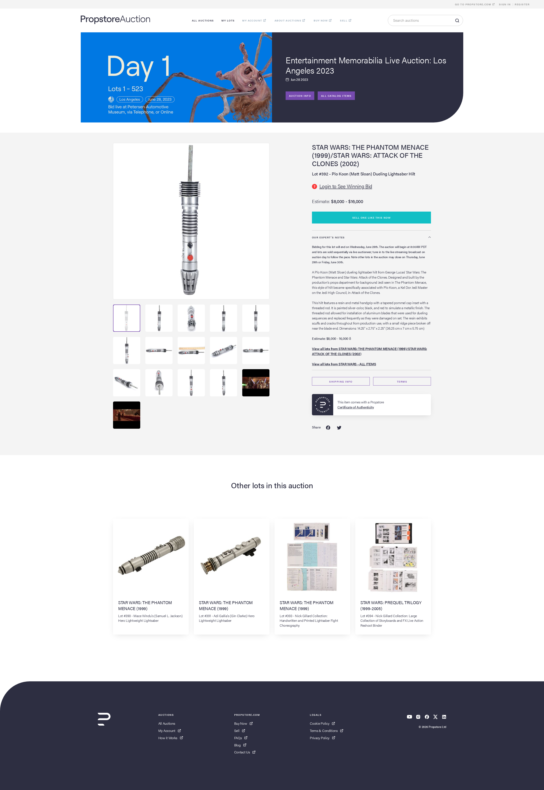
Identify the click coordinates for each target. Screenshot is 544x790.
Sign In (505, 4)
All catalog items (336, 96)
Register (522, 4)
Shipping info (341, 381)
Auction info (300, 96)
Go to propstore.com (473, 4)
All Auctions (166, 723)
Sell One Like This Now (371, 217)
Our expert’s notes (328, 237)
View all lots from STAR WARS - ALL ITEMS (344, 364)
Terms (402, 381)
